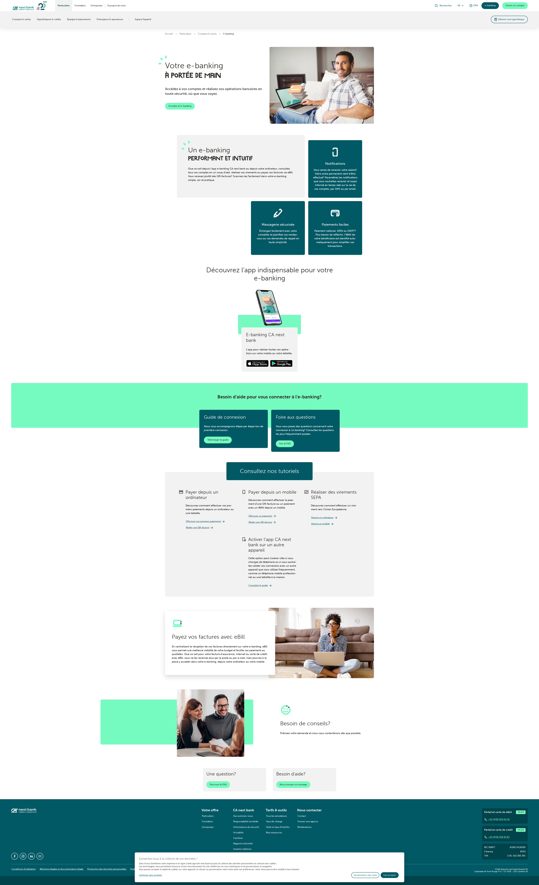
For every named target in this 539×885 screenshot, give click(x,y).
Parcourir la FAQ (218, 784)
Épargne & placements (79, 19)
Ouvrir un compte (515, 5)
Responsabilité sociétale (245, 821)
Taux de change (274, 821)
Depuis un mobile (320, 524)
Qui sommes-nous (243, 816)
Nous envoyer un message (293, 784)
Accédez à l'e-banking (179, 106)
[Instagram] (23, 856)
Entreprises (96, 5)
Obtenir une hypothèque (511, 19)
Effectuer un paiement (260, 516)
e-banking (490, 5)
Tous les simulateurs (276, 816)
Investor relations (242, 849)
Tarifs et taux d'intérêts (277, 827)
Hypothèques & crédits (49, 19)
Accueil (169, 34)
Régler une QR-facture (197, 527)
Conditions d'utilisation (24, 869)
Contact (301, 816)
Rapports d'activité (243, 843)
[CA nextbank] (11, 19)
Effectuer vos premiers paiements (203, 521)
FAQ (475, 5)
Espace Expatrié (143, 19)
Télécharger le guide (217, 440)
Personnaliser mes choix (365, 875)
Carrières (238, 838)
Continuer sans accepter (150, 875)
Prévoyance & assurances (110, 19)
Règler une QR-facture (260, 522)
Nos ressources (274, 832)
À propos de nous (116, 5)
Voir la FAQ (285, 443)
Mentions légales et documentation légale (61, 869)
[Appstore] (258, 363)
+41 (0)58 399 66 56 (499, 819)
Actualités (238, 832)
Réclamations (304, 827)
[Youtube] (39, 856)
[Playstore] (281, 363)
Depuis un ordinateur (322, 517)
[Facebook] (14, 856)
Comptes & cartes (21, 19)
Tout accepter (389, 875)
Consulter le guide (258, 585)
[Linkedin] (31, 856)
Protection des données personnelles (106, 869)
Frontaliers (80, 5)
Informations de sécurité (246, 827)
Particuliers (64, 5)
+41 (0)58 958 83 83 (499, 837)
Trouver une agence (307, 821)
